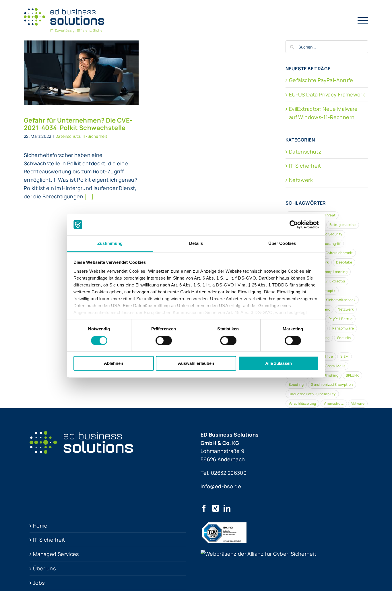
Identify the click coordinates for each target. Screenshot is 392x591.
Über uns (44, 568)
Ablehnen (113, 363)
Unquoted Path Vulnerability (312, 394)
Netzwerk (301, 180)
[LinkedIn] (227, 508)
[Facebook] (204, 508)
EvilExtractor (335, 281)
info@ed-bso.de (221, 486)
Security (344, 337)
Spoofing (296, 384)
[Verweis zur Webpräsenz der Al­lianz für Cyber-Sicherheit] (258, 553)
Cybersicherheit (339, 252)
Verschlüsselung (302, 403)
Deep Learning (335, 271)
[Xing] (215, 508)
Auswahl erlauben (196, 363)
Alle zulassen (278, 363)
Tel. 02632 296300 (224, 472)
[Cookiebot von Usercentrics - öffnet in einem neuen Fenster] (294, 224)
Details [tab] (196, 243)
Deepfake (344, 262)
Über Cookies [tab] (282, 243)
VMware (357, 403)
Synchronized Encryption (332, 384)
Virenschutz (334, 403)
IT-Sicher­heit (49, 539)
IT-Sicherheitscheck (339, 299)
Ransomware (343, 328)
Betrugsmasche (342, 224)
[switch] (164, 340)
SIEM (344, 356)
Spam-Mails (335, 365)
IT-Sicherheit (95, 136)
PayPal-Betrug (341, 318)
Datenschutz (67, 136)
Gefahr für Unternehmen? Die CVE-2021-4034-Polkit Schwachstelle (81, 60)
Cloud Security (329, 234)
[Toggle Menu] (363, 20)
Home (40, 525)
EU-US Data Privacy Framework (327, 94)
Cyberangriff (329, 243)
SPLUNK (352, 375)
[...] (88, 196)
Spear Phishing (326, 375)
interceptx (326, 290)
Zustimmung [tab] (110, 243)
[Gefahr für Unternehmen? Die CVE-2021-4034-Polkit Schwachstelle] (81, 72)
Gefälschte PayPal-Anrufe (321, 80)
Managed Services (56, 554)
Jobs (38, 582)
